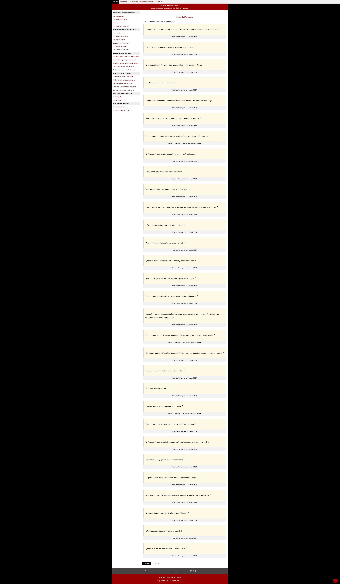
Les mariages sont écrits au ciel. (123, 83)
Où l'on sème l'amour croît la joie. (123, 76)
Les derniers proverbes (120, 36)
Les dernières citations (120, 19)
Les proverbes (133, 1)
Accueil (115, 1)
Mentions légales (164, 577)
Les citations (123, 1)
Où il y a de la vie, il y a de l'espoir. (124, 70)
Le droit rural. (117, 100)
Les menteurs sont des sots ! (122, 110)
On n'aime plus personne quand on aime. (126, 63)
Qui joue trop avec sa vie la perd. (123, 90)
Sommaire (146, 563)
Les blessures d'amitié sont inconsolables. (126, 56)
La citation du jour (118, 16)
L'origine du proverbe (119, 46)
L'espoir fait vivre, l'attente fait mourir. (124, 87)
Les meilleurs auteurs (120, 23)
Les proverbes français (146, 1)
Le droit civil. (117, 97)
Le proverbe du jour (119, 33)
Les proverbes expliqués (121, 50)
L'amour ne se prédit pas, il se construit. (125, 60)
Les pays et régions (119, 39)
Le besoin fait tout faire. (120, 107)
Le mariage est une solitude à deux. (124, 66)
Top (335, 580)
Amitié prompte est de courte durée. (124, 80)
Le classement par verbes (121, 26)
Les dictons (158, 1)
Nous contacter (176, 577)
